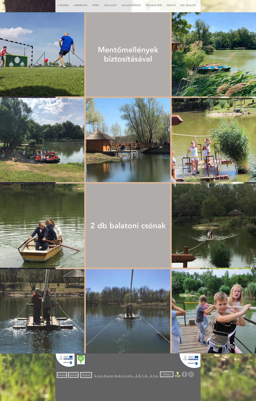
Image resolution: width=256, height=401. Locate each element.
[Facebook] (184, 374)
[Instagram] (191, 374)
